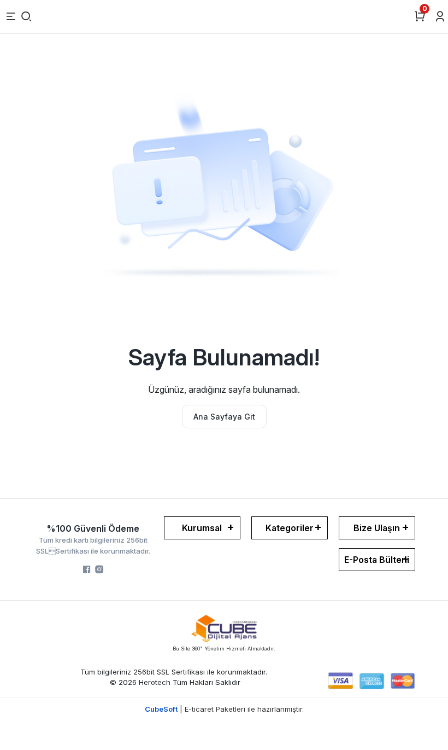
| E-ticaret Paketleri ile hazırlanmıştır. (224, 709)
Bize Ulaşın (376, 527)
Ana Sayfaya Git (224, 416)
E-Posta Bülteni (376, 559)
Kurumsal (202, 527)
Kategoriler (290, 527)
